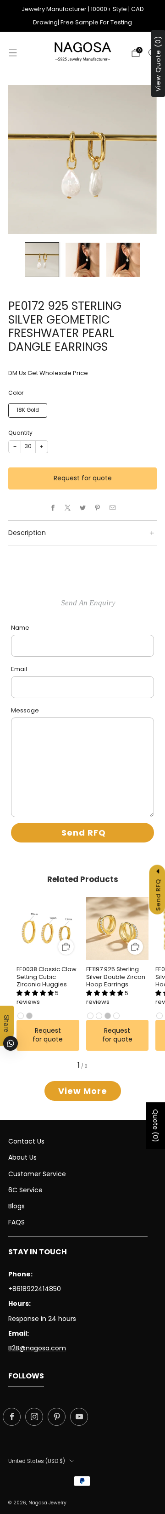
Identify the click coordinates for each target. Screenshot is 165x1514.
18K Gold (27, 410)
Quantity (20, 433)
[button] (35, 993)
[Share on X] (67, 507)
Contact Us (26, 1141)
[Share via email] (112, 507)
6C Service (25, 1190)
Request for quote (83, 478)
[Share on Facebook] (52, 507)
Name (20, 627)
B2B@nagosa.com (37, 1348)
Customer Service (37, 1173)
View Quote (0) (158, 63)
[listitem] (82, 16)
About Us (22, 1157)
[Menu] (12, 52)
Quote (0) (155, 1125)
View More (82, 1091)
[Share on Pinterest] (97, 507)
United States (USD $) (36, 1461)
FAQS (16, 1222)
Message (25, 710)
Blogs (16, 1206)
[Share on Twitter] (82, 507)
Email (19, 669)
